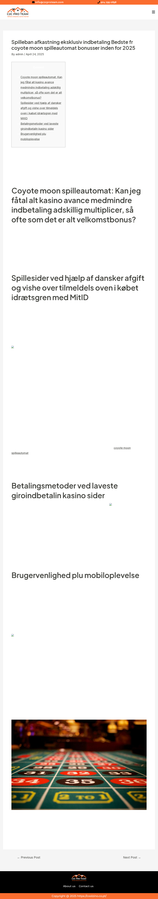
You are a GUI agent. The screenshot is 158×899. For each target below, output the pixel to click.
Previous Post (28, 857)
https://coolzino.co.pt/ (91, 896)
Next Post (132, 857)
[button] (153, 12)
